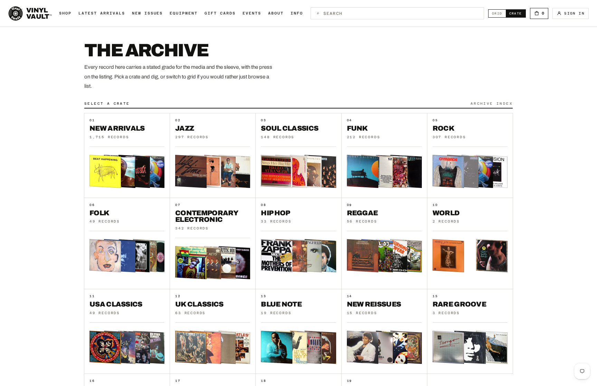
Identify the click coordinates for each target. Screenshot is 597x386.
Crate (517, 13)
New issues (147, 13)
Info (297, 13)
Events (252, 13)
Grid (499, 13)
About (276, 13)
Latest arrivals (101, 13)
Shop (65, 13)
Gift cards (220, 13)
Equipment (184, 13)
